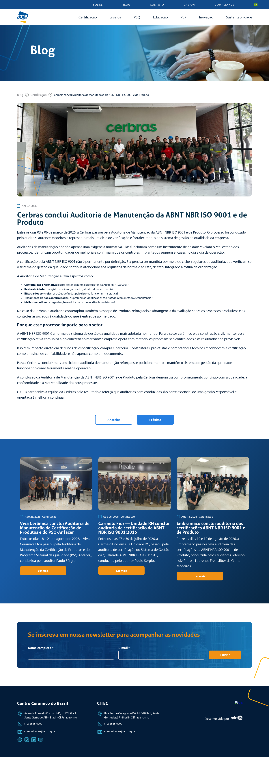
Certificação (88, 17)
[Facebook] (20, 739)
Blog (126, 4)
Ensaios (115, 17)
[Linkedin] (33, 739)
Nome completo (40, 648)
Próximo (155, 420)
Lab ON (189, 4)
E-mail (124, 648)
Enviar (225, 655)
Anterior (113, 420)
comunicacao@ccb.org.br (39, 731)
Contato (157, 4)
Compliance (224, 4)
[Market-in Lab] (237, 719)
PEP (183, 17)
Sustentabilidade (239, 17)
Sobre (98, 4)
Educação (160, 17)
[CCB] (239, 703)
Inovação (206, 17)
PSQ (137, 17)
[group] (56, 516)
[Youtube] (40, 739)
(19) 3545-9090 (33, 723)
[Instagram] (26, 739)
